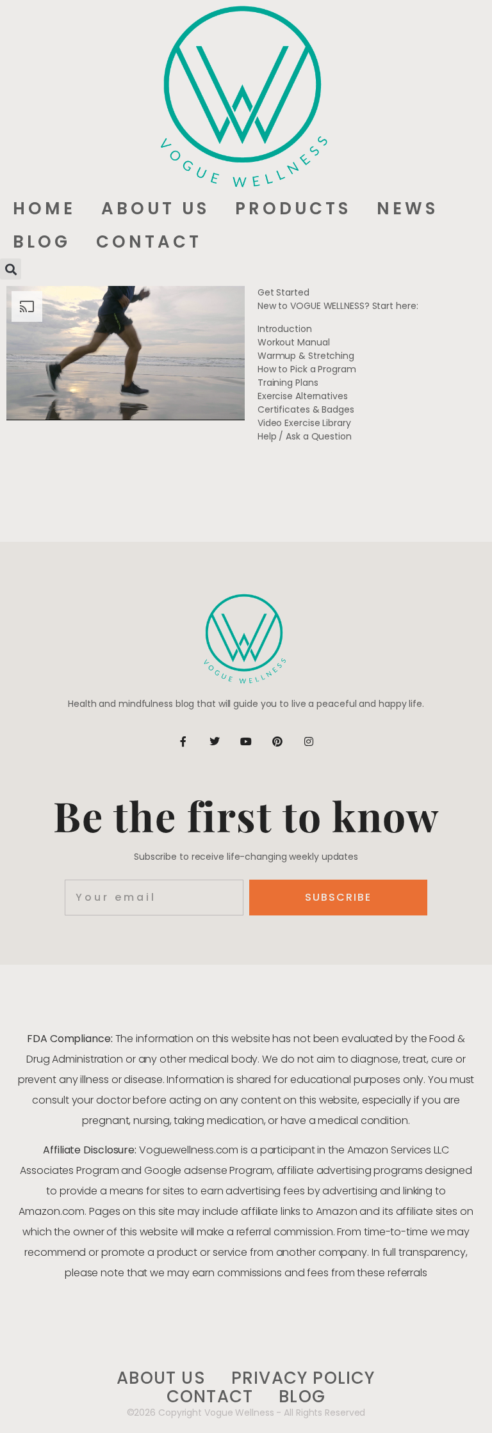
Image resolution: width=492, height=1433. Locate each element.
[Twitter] (214, 741)
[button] (10, 269)
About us (155, 208)
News (407, 208)
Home (44, 208)
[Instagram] (309, 741)
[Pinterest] (277, 741)
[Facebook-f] (183, 741)
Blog (41, 241)
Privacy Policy (303, 1378)
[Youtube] (246, 741)
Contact (149, 241)
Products (293, 208)
